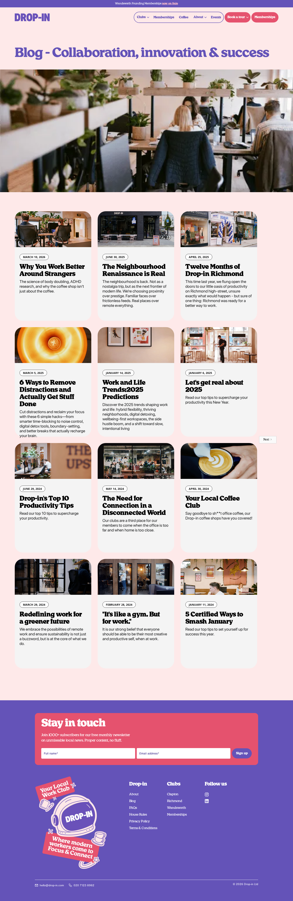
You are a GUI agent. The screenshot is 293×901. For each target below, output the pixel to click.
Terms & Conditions (143, 828)
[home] (32, 17)
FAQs (133, 807)
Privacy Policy (139, 821)
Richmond (174, 801)
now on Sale (170, 3)
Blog (132, 801)
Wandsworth (176, 807)
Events (216, 17)
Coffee (183, 17)
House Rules (138, 814)
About (134, 794)
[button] (142, 17)
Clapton (172, 794)
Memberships (163, 17)
